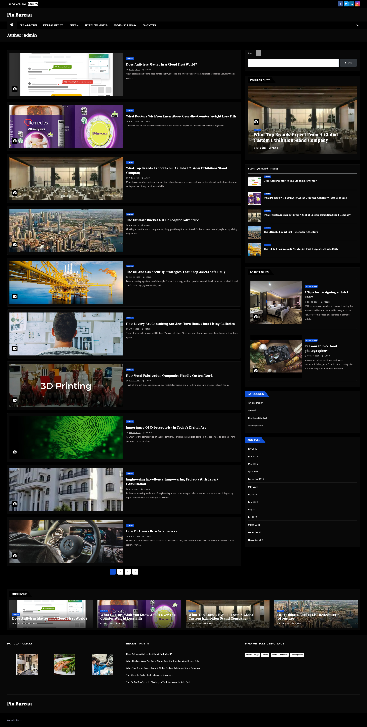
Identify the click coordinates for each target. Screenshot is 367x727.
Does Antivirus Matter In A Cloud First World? (161, 64)
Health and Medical (96, 25)
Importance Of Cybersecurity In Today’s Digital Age (166, 427)
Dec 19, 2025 (134, 380)
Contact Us (149, 25)
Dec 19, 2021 (312, 302)
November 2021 (256, 540)
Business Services (53, 25)
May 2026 (253, 464)
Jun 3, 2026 (134, 121)
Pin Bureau (19, 14)
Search (251, 53)
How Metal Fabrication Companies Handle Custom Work (169, 375)
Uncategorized (255, 426)
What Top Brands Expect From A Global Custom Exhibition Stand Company (222, 616)
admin (148, 69)
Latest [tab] (252, 169)
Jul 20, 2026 (134, 69)
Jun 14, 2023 (134, 536)
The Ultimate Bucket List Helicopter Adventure (162, 220)
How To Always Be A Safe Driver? (151, 531)
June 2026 (253, 456)
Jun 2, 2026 (134, 178)
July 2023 (252, 494)
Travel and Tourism (125, 25)
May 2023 (253, 510)
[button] (358, 25)
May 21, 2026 (134, 277)
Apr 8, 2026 (134, 329)
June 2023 (253, 502)
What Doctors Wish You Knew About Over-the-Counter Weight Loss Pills (181, 116)
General (74, 25)
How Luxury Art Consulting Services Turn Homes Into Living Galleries (180, 324)
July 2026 (252, 449)
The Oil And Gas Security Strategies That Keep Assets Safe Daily (175, 272)
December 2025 (256, 479)
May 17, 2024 (134, 432)
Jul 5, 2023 (133, 489)
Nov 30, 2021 (313, 355)
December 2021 (255, 532)
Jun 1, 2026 (134, 225)
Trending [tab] (273, 169)
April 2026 (253, 472)
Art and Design (28, 25)
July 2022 (252, 517)
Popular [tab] (263, 169)
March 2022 (254, 525)
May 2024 (253, 487)
